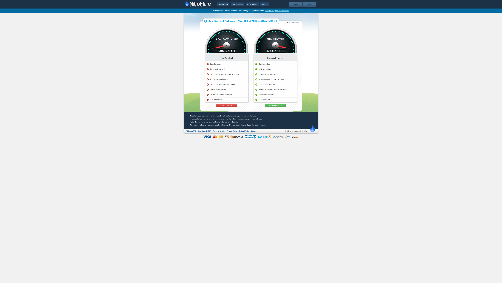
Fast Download (275, 105)
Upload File (223, 4)
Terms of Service (219, 131)
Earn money (252, 4)
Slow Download (226, 105)
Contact (254, 131)
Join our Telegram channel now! (277, 11)
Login (295, 4)
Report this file (294, 23)
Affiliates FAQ (191, 131)
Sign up (309, 4)
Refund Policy (244, 131)
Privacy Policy (232, 131)
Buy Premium (237, 4)
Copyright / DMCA (204, 131)
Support (265, 4)
